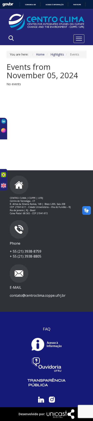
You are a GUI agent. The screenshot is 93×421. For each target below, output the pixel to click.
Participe (77, 5)
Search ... (33, 49)
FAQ (46, 329)
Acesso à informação (55, 5)
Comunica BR (30, 5)
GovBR (7, 4)
